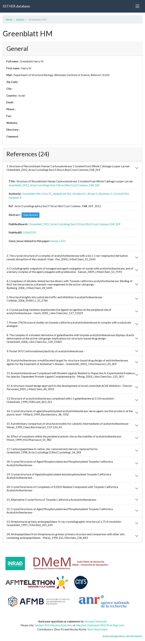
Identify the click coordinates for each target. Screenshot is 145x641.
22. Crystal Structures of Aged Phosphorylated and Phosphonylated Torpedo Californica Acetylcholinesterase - (60, 510)
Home (8, 19)
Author (20, 19)
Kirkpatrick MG (62, 193)
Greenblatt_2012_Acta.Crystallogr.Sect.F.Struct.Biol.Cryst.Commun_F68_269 (54, 185)
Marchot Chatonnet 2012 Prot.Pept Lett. (100, 625)
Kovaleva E (79, 193)
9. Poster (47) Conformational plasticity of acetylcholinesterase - (46, 351)
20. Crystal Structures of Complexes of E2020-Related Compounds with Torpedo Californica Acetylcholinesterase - (62, 488)
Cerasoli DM (121, 193)
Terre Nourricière (97, 629)
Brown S (92, 193)
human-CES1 (58, 241)
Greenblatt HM (31, 193)
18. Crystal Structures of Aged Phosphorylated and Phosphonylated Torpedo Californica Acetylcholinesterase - (60, 463)
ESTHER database (16, 6)
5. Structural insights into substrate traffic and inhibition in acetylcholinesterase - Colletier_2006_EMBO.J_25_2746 (55, 298)
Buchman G (105, 193)
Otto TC (47, 193)
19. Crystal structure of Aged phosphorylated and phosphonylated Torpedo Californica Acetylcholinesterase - (59, 476)
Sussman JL (15, 197)
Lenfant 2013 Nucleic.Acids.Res (53, 625)
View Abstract (30, 214)
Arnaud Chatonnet (96, 621)
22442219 (29, 232)
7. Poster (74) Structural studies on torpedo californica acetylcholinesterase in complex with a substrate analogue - (69, 324)
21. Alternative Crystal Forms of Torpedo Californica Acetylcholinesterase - (52, 499)
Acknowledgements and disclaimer (122, 636)
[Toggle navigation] (137, 6)
